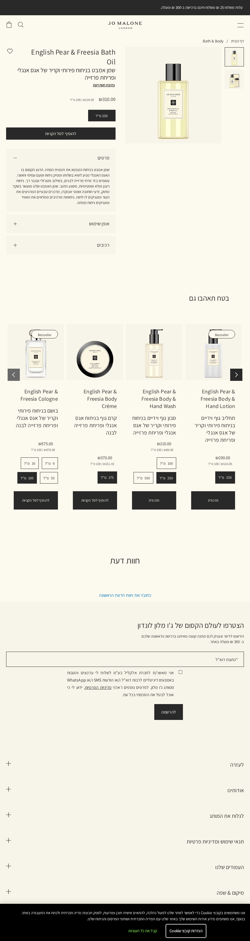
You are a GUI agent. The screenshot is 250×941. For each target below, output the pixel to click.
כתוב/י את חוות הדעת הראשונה (125, 595)
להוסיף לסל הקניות (60, 133)
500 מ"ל (143, 478)
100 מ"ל (27, 478)
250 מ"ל (102, 115)
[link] (36, 352)
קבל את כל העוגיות (142, 930)
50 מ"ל (49, 478)
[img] (9, 24)
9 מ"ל (50, 463)
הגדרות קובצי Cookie (186, 930)
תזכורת (154, 500)
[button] (240, 25)
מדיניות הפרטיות (98, 687)
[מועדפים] (9, 52)
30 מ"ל (29, 463)
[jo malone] (125, 25)
